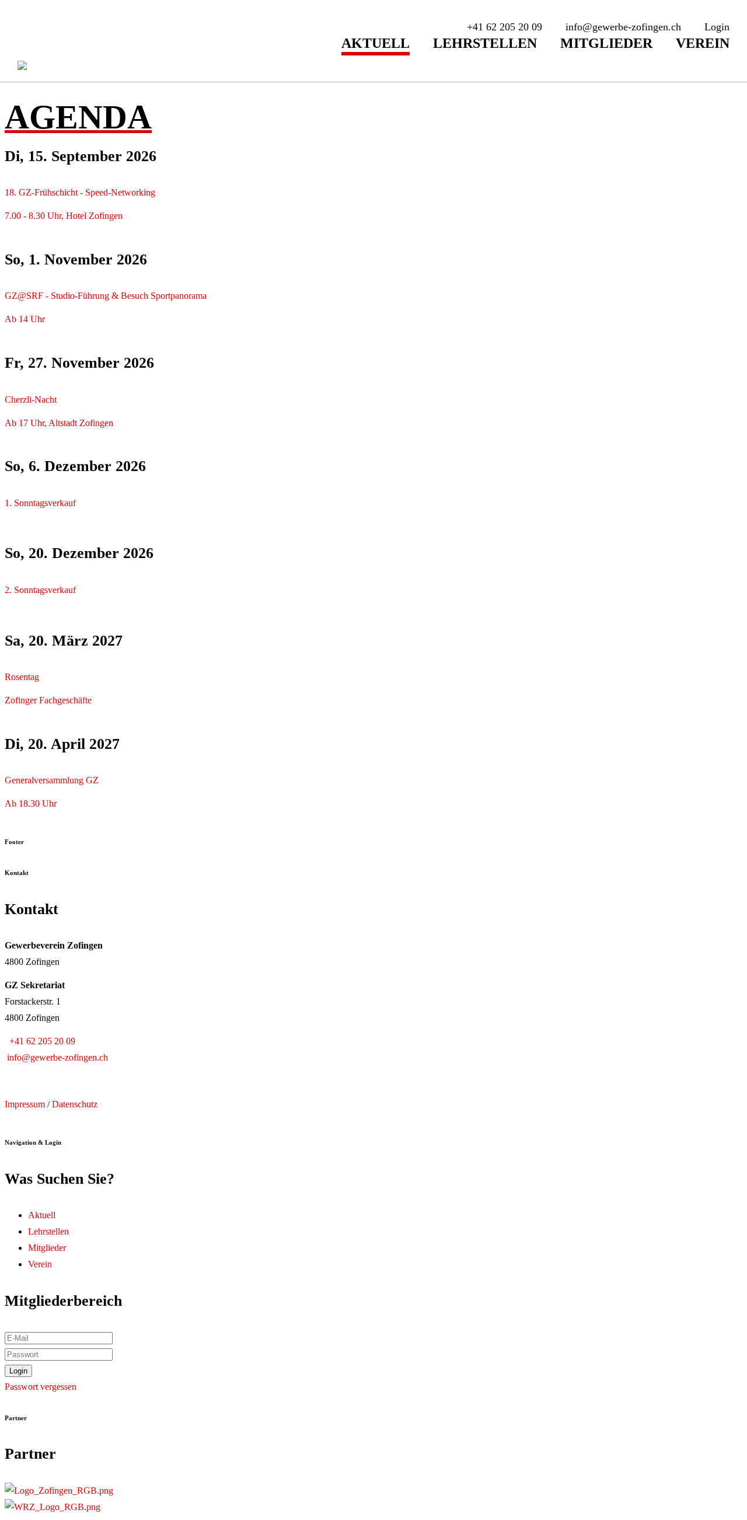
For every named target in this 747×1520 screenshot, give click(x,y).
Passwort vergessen (40, 1387)
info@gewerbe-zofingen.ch (56, 1057)
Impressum (25, 1104)
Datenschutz (74, 1104)
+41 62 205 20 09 (40, 1041)
